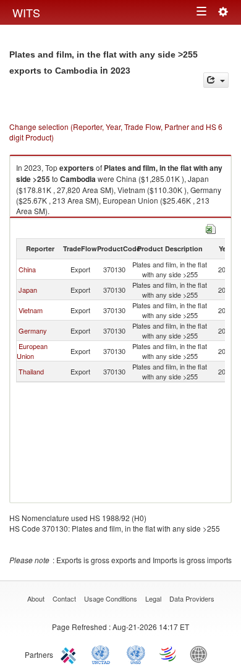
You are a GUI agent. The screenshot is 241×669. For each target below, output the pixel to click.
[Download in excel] (211, 227)
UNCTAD (103, 653)
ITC (70, 653)
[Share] (216, 80)
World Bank (201, 653)
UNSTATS (136, 653)
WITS (26, 12)
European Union (32, 351)
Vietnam (31, 310)
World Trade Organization (168, 653)
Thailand (31, 371)
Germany (33, 330)
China (27, 269)
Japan (28, 290)
